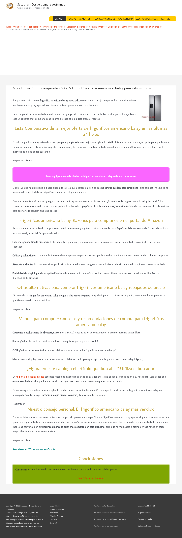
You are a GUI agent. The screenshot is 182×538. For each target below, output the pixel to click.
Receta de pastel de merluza (104, 506)
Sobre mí (53, 523)
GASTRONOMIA (125, 18)
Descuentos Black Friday (147, 506)
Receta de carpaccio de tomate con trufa (109, 512)
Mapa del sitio (55, 506)
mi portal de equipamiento (30, 376)
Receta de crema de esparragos (106, 526)
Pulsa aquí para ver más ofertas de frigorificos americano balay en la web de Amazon (91, 176)
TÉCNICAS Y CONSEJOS (104, 18)
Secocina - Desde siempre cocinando (41, 4)
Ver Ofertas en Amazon (91, 478)
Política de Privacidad (58, 509)
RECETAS (72, 18)
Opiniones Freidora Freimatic (149, 526)
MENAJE (58, 18)
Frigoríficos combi (145, 519)
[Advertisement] (91, 54)
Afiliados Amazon (56, 516)
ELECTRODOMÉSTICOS (147, 18)
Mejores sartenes (144, 512)
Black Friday (166, 18)
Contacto (53, 519)
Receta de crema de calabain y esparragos (110, 519)
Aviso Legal (54, 512)
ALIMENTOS (84, 18)
